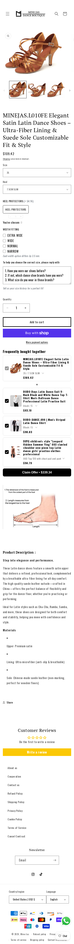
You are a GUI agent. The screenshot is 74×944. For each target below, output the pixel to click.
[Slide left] (4, 90)
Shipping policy (37, 939)
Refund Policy (15, 793)
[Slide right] (70, 90)
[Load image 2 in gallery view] (36, 89)
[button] (7, 14)
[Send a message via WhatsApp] (66, 921)
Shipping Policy (16, 802)
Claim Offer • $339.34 (37, 472)
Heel (5, 182)
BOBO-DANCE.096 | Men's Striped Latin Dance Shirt (44, 421)
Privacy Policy (15, 811)
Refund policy (39, 934)
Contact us (14, 785)
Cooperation (14, 776)
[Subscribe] (54, 860)
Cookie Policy (15, 819)
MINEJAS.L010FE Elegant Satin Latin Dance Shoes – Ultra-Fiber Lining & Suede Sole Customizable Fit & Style (46, 363)
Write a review (37, 752)
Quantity (7, 299)
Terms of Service (17, 828)
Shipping (6, 158)
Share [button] (10, 702)
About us (12, 768)
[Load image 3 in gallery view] (56, 89)
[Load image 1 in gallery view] (17, 89)
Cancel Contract (16, 836)
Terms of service (18, 939)
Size (5, 165)
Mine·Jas (24, 934)
